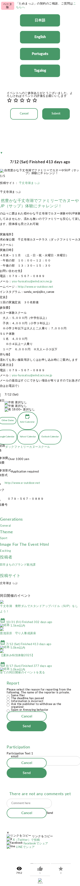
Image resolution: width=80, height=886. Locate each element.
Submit (56, 113)
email (14, 756)
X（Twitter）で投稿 (26, 840)
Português (40, 54)
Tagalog (40, 70)
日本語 (40, 20)
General (5, 525)
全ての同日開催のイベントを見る (22, 672)
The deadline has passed (27, 698)
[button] (6, 18)
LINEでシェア (25, 847)
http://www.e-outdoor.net (35, 286)
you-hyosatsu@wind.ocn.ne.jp (32, 281)
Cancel (24, 113)
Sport (4, 538)
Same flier (18, 695)
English (40, 37)
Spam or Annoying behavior (29, 710)
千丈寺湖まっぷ (29, 183)
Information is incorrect (27, 701)
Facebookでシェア (36, 843)
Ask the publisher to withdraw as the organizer (36, 706)
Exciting (5, 551)
